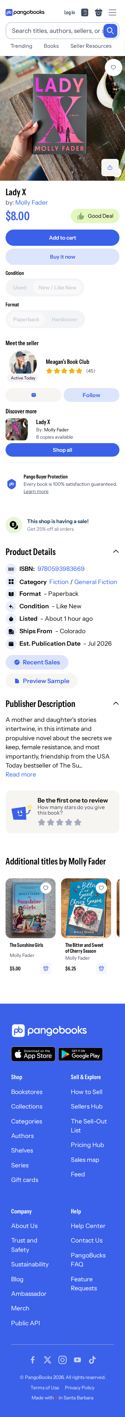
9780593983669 (61, 568)
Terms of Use (45, 1387)
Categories (26, 1121)
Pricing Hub (87, 1144)
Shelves (22, 1150)
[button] (62, 552)
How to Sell (86, 1091)
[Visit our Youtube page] (77, 1360)
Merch (20, 1308)
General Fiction (95, 581)
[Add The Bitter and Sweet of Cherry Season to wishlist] (101, 888)
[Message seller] (33, 395)
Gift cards (24, 1179)
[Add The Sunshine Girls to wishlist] (45, 888)
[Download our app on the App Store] (33, 1054)
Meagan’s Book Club (67, 361)
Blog (17, 1279)
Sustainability (30, 1264)
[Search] (110, 31)
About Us (24, 1225)
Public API (25, 1323)
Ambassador (29, 1293)
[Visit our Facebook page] (32, 1360)
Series (19, 1165)
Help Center (88, 1225)
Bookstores (26, 1091)
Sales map (85, 1159)
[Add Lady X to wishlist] (113, 67)
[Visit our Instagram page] (62, 1360)
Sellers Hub (87, 1106)
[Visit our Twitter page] (47, 1360)
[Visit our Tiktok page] (92, 1360)
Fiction (59, 581)
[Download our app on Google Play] (80, 1054)
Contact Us (86, 1240)
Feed (78, 1174)
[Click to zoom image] (62, 118)
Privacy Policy (79, 1387)
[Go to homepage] (25, 12)
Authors (22, 1135)
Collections (26, 1106)
